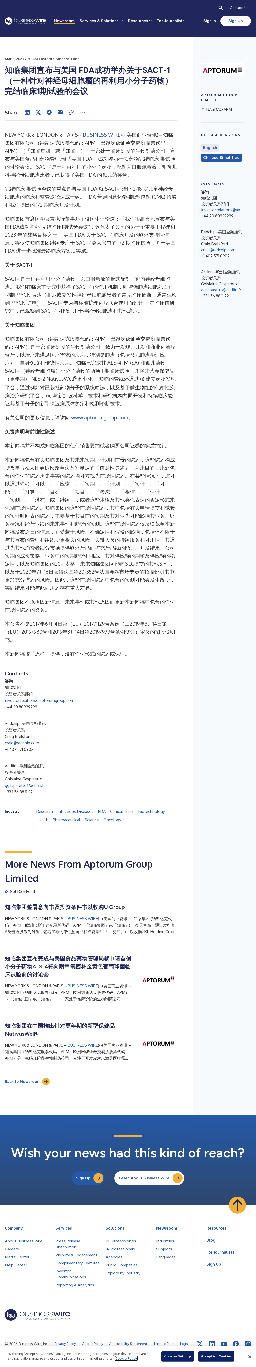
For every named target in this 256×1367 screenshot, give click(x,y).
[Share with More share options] (82, 112)
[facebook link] (236, 1344)
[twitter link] (200, 1344)
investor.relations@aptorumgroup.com (39, 700)
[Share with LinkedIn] (27, 112)
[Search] (221, 8)
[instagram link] (248, 1344)
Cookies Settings (177, 1356)
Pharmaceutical (66, 819)
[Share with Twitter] (38, 112)
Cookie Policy (126, 1358)
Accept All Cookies (216, 1356)
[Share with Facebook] (49, 112)
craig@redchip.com (22, 742)
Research (44, 811)
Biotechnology (151, 811)
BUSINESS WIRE (101, 134)
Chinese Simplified (221, 157)
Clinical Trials (122, 811)
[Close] (250, 1356)
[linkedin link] (212, 1344)
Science (92, 819)
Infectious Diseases (76, 811)
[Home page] (25, 21)
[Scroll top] (237, 1205)
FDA (102, 811)
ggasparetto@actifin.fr (25, 785)
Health (42, 819)
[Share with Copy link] (71, 112)
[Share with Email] (60, 112)
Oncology (112, 819)
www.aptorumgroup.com (99, 417)
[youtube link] (224, 1344)
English (210, 147)
